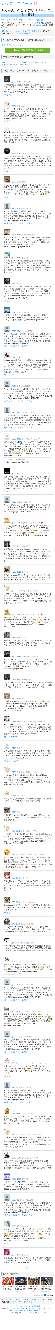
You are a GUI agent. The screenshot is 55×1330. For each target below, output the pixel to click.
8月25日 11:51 (15, 258)
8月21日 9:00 (15, 523)
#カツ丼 (14, 737)
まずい (18, 31)
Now (39, 62)
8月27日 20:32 (15, 182)
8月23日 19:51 (15, 412)
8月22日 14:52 (15, 439)
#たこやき (8, 95)
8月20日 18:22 (15, 572)
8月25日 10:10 (15, 283)
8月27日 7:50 (15, 208)
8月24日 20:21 (15, 331)
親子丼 (9, 45)
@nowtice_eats (39, 25)
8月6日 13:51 (15, 878)
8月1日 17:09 (15, 1114)
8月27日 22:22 (15, 132)
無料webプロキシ (40, 1311)
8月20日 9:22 (15, 591)
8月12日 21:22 (15, 796)
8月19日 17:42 (15, 637)
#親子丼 (7, 913)
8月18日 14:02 (15, 656)
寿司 (3, 45)
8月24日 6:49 (15, 386)
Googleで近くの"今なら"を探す (28, 50)
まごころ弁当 (22, 62)
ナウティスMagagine (19, 1308)
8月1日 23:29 (15, 1087)
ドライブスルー (17, 33)
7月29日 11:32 (15, 1255)
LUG (25, 65)
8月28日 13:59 (15, 82)
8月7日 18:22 (15, 854)
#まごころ (15, 223)
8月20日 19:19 (15, 546)
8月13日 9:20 (15, 772)
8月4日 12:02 (15, 943)
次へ (27, 1268)
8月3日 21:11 (15, 985)
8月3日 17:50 (15, 1011)
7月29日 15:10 (15, 1226)
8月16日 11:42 (15, 698)
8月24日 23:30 (15, 312)
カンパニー (17, 65)
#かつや (7, 737)
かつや (44, 62)
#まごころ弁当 (26, 223)
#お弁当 (7, 223)
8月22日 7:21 (15, 502)
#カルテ (7, 121)
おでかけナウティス (36, 1308)
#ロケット (8, 301)
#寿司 (6, 891)
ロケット (32, 62)
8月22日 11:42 (15, 474)
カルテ (9, 65)
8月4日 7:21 (14, 962)
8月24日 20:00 (15, 357)
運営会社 (36, 1306)
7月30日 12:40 (15, 1200)
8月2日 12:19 (15, 1063)
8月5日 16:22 (15, 902)
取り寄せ (28, 33)
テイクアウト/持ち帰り (32, 31)
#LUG (15, 761)
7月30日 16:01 (15, 1179)
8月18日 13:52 (15, 679)
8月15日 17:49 (15, 722)
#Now (6, 171)
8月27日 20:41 (15, 153)
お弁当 (4, 62)
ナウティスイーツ (17, 3)
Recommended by (38, 1295)
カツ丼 (16, 45)
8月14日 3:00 (15, 748)
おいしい (10, 31)
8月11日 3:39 (15, 812)
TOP (4, 31)
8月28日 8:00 (15, 106)
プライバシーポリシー (23, 1306)
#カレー (7, 197)
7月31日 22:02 (15, 1158)
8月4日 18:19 (15, 924)
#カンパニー (9, 375)
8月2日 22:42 (15, 1037)
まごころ (11, 62)
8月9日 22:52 (15, 831)
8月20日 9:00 (15, 614)
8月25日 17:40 (15, 234)
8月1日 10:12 (15, 1134)
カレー (22, 45)
